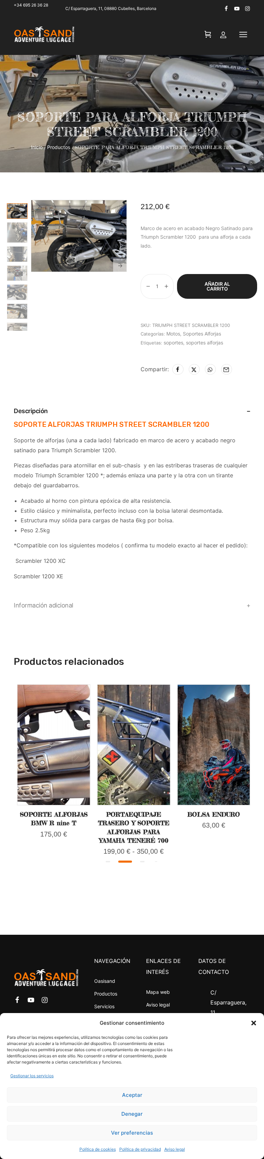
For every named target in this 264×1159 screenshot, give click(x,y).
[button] (253, 1023)
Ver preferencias (132, 1132)
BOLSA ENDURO (213, 814)
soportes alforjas (204, 342)
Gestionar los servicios (32, 1075)
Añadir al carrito (217, 286)
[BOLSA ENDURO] (213, 745)
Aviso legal (174, 1149)
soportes (173, 342)
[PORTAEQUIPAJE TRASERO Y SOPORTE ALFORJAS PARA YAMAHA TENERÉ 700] (134, 745)
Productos (58, 147)
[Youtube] (237, 8)
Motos (173, 334)
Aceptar (132, 1095)
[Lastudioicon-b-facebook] (226, 8)
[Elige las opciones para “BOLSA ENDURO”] (214, 803)
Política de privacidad (140, 1149)
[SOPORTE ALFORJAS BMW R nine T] (54, 745)
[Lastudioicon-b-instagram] (247, 8)
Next (120, 265)
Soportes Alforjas (202, 334)
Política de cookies (97, 1149)
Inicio (37, 147)
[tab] (132, 411)
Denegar (132, 1114)
